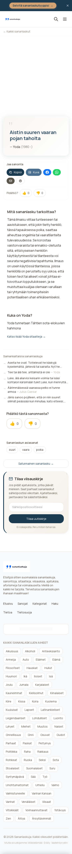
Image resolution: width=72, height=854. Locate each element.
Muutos (42, 726)
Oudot (61, 735)
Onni (31, 735)
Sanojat (23, 603)
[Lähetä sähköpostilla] (11, 181)
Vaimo (55, 785)
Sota (56, 760)
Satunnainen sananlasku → (36, 463)
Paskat (27, 743)
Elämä (56, 659)
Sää (33, 777)
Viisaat (46, 802)
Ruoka (28, 760)
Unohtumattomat (17, 785)
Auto (26, 659)
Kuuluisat (12, 710)
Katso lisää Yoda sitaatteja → (26, 336)
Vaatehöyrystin (59, 842)
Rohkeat (11, 760)
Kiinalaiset (57, 693)
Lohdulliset (39, 718)
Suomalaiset (34, 768)
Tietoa (7, 612)
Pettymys (45, 743)
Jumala (23, 685)
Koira (35, 701)
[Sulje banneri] (67, 5)
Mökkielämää (35, 842)
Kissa (21, 701)
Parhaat (11, 743)
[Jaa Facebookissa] (47, 172)
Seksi (42, 760)
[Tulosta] (20, 180)
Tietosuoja (24, 612)
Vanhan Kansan (41, 793)
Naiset (58, 726)
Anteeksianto (51, 651)
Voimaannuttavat (36, 810)
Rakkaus (42, 751)
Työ (44, 777)
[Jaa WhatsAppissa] (57, 172)
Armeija (11, 659)
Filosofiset (13, 668)
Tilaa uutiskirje (36, 519)
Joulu (9, 685)
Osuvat (45, 735)
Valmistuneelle (15, 793)
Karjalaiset (42, 685)
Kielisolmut (36, 693)
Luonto (58, 718)
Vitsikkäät (12, 810)
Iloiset (38, 676)
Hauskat (32, 668)
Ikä (25, 676)
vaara (25, 449)
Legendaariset (15, 718)
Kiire (8, 701)
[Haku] (56, 19)
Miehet (26, 726)
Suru (52, 768)
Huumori (11, 676)
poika (39, 449)
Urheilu (40, 785)
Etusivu (8, 603)
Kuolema (51, 701)
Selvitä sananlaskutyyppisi (33, 5)
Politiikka (11, 751)
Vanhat (10, 802)
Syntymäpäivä (15, 777)
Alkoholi (30, 651)
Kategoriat (40, 603)
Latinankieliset (50, 710)
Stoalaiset (12, 768)
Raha (27, 751)
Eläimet (41, 659)
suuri (12, 449)
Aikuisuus (12, 651)
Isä (51, 676)
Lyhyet (10, 726)
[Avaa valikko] (65, 19)
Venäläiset (28, 802)
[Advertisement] (36, 74)
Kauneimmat (14, 693)
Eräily (47, 842)
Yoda (16, 147)
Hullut (48, 668)
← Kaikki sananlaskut (16, 31)
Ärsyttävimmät (41, 818)
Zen (8, 818)
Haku (55, 603)
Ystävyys (60, 810)
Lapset (29, 710)
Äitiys (21, 818)
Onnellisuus (13, 735)
